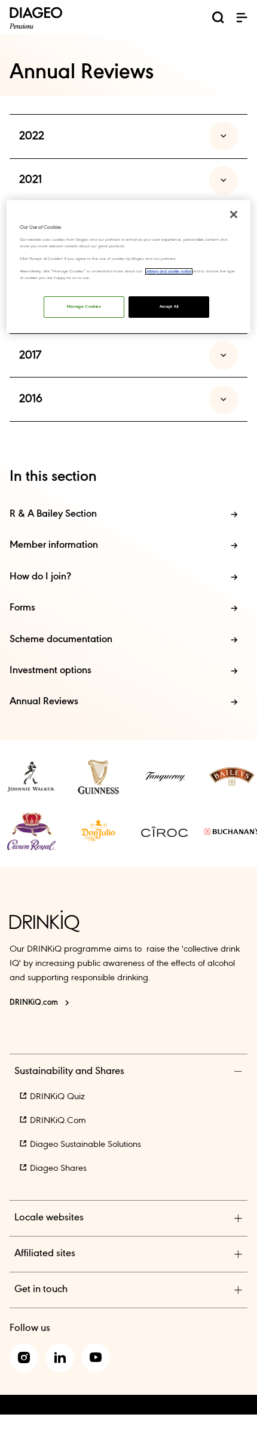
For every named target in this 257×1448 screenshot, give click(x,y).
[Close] (234, 214)
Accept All (169, 307)
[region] (129, 266)
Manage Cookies (84, 307)
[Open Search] (218, 19)
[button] (241, 17)
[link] (31, 776)
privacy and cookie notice (168, 271)
